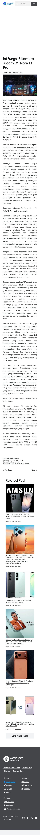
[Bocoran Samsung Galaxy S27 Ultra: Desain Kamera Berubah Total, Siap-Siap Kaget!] (20, 485)
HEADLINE (10, 463)
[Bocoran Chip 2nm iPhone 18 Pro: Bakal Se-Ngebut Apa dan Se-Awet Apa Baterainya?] (20, 652)
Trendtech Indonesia (12, 458)
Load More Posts (20, 736)
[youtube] (36, 818)
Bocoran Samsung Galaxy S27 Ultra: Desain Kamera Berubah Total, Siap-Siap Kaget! (20, 516)
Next (33, 470)
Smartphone (7, 73)
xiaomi (27, 463)
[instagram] (23, 818)
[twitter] (32, 818)
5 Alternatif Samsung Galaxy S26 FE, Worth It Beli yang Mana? (18, 601)
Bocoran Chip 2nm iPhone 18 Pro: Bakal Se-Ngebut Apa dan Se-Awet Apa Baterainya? (19, 683)
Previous (8, 470)
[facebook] (28, 818)
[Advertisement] (20, 28)
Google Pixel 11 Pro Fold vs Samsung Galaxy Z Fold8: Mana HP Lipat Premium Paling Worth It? (20, 724)
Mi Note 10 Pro (19, 463)
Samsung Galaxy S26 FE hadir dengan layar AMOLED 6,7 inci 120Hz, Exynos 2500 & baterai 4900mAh (19, 641)
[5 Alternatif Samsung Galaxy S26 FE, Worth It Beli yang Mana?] (20, 571)
